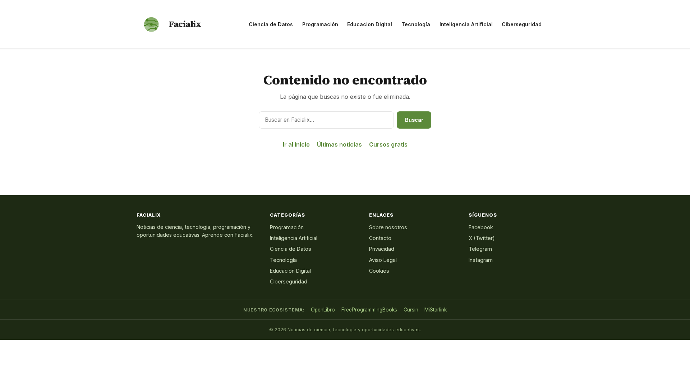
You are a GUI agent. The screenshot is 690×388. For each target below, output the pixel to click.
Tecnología (415, 24)
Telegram (480, 249)
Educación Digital (290, 271)
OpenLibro (323, 310)
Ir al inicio (296, 144)
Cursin (411, 310)
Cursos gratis (388, 144)
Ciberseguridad (522, 24)
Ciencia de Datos (271, 24)
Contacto (380, 238)
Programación (320, 24)
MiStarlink (435, 310)
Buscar (414, 120)
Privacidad (381, 249)
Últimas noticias (339, 144)
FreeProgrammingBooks (369, 310)
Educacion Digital (369, 24)
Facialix (185, 24)
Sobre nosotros (388, 227)
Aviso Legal (383, 260)
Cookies (379, 271)
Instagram (481, 260)
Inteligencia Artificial (466, 24)
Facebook (481, 227)
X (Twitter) (482, 238)
